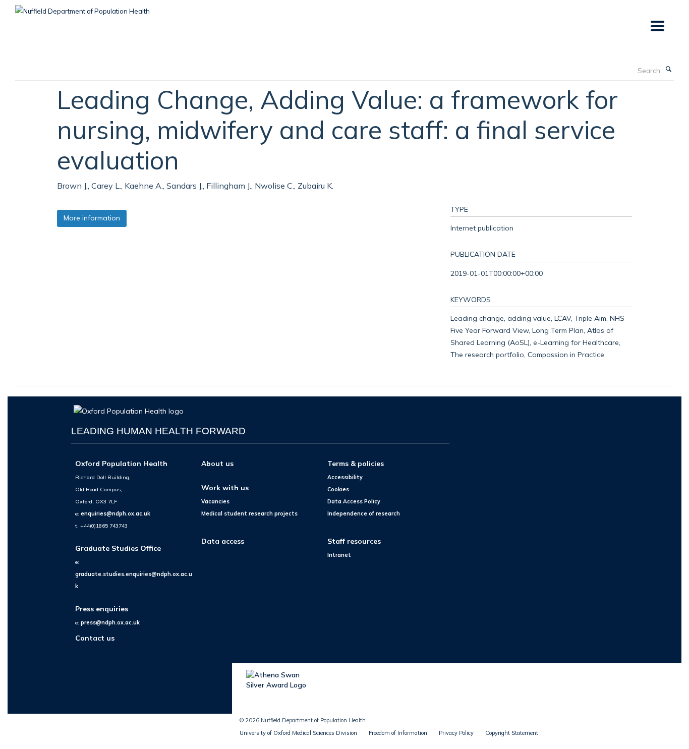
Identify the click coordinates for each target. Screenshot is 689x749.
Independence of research (363, 513)
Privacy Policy (456, 732)
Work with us (225, 487)
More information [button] (92, 217)
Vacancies (215, 501)
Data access (222, 541)
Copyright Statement (511, 732)
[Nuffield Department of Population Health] (82, 8)
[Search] (668, 69)
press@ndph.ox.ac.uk (110, 622)
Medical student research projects (249, 513)
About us (217, 463)
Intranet (339, 554)
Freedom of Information (398, 732)
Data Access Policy (353, 501)
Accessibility (345, 477)
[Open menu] (657, 26)
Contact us (94, 637)
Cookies (338, 489)
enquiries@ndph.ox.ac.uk (115, 513)
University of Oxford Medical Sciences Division (298, 732)
